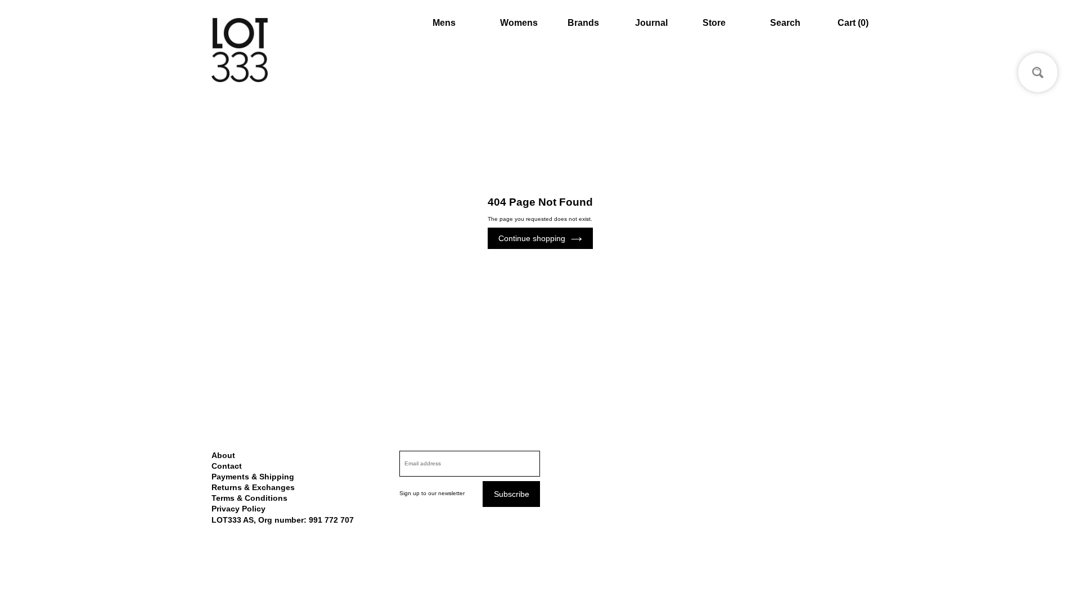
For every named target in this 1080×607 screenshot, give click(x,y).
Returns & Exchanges (253, 487)
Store (714, 23)
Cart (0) (853, 23)
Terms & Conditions (249, 497)
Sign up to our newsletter (432, 493)
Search (785, 23)
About (223, 455)
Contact (227, 465)
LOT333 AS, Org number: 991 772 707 (283, 519)
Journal (651, 23)
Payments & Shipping (253, 476)
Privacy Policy (239, 508)
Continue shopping (531, 238)
